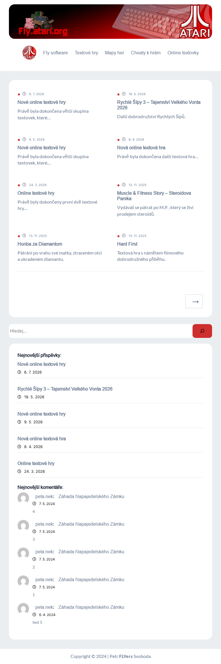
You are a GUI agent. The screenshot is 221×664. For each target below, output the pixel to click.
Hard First (127, 243)
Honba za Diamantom (40, 243)
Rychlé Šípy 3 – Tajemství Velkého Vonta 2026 (159, 104)
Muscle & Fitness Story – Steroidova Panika (154, 195)
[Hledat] (202, 331)
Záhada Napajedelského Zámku (91, 496)
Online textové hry (36, 193)
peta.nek (44, 496)
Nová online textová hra (141, 147)
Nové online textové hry (42, 102)
